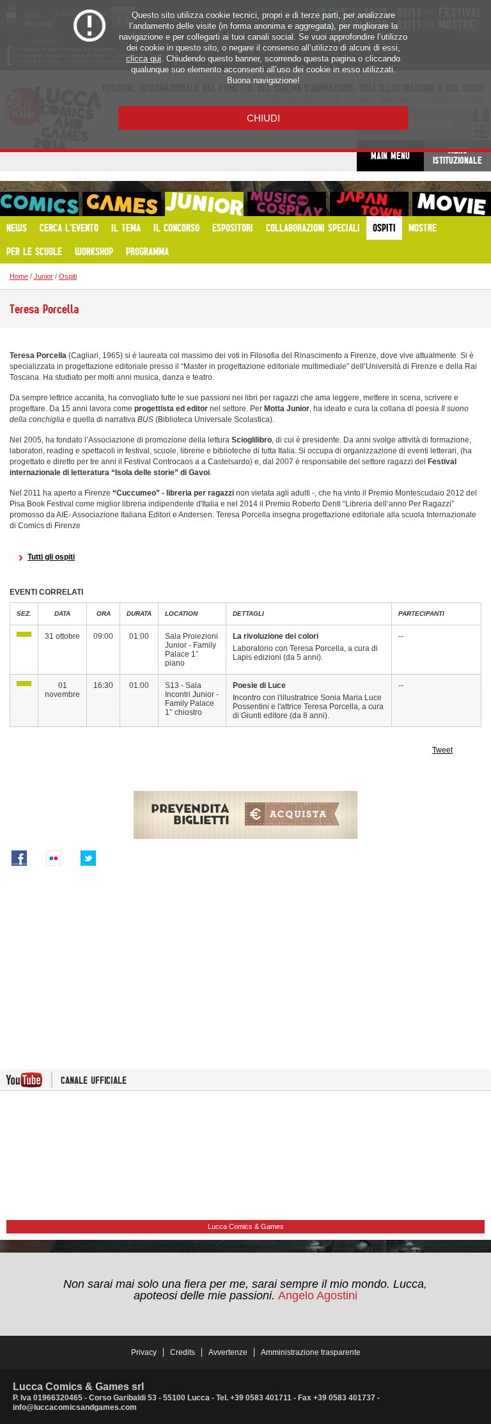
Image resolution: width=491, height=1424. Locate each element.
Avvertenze (227, 1352)
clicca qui (143, 58)
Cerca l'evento (69, 227)
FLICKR (53, 858)
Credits (182, 1352)
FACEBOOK (19, 858)
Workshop (94, 251)
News (16, 227)
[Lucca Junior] (204, 204)
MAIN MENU (390, 156)
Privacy (144, 1352)
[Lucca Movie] (451, 204)
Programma (147, 251)
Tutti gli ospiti (51, 556)
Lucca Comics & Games (246, 1226)
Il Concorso (176, 227)
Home (19, 276)
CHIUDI (263, 118)
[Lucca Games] (121, 204)
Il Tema (126, 227)
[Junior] (24, 634)
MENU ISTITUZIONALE (457, 155)
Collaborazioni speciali (313, 227)
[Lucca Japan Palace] (369, 204)
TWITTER (88, 858)
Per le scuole (34, 251)
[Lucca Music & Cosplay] (286, 204)
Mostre (423, 227)
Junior (43, 276)
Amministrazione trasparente (311, 1352)
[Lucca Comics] (39, 204)
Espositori (232, 227)
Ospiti (384, 227)
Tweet (442, 750)
